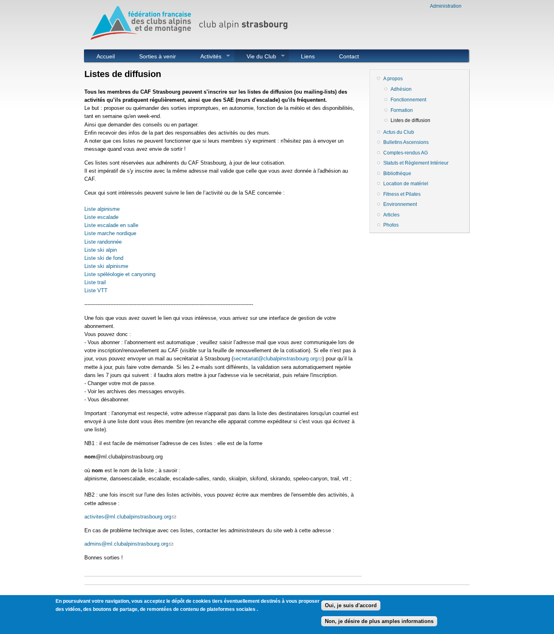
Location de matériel (405, 183)
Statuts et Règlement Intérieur (416, 163)
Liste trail (95, 282)
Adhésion (401, 89)
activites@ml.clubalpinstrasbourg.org (130, 517)
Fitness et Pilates (402, 194)
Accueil (106, 56)
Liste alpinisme (102, 209)
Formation (402, 110)
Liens (308, 56)
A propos (393, 78)
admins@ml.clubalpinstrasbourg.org (128, 544)
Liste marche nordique (110, 233)
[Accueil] (191, 45)
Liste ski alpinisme (106, 266)
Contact (349, 56)
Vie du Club (255, 56)
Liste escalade (101, 217)
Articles (391, 215)
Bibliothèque (397, 173)
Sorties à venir (157, 56)
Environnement (400, 204)
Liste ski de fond (103, 258)
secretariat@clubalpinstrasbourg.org (277, 359)
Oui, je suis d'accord (351, 605)
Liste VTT (95, 290)
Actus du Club (398, 132)
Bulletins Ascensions (406, 142)
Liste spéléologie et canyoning (119, 274)
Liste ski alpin (100, 250)
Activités (204, 56)
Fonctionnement (408, 100)
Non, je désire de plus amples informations (379, 621)
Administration (446, 6)
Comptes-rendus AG (405, 153)
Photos (391, 225)
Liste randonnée (103, 242)
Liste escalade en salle (111, 225)
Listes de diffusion (410, 120)
